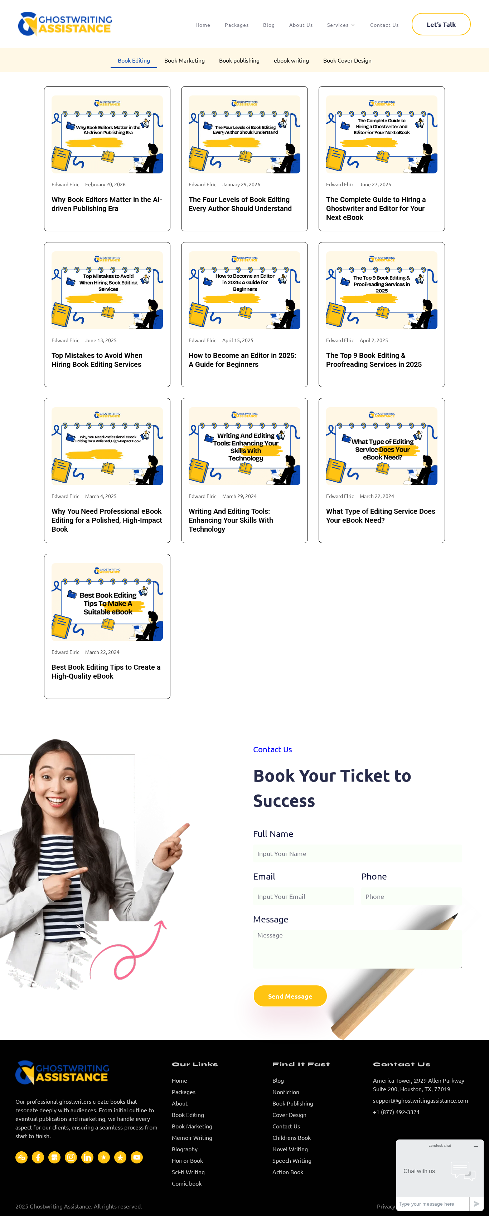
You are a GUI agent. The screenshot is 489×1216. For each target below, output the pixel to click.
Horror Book (187, 1160)
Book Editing (134, 60)
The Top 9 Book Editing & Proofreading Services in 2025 (374, 360)
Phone (374, 876)
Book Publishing (292, 1103)
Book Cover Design (347, 60)
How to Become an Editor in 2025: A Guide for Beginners (242, 360)
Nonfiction (285, 1091)
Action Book (287, 1171)
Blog (278, 1080)
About (180, 1103)
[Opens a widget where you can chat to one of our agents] (439, 1175)
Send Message (290, 996)
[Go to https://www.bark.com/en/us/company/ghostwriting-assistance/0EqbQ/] (21, 1157)
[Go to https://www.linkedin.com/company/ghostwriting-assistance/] (87, 1157)
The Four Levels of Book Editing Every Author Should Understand (240, 204)
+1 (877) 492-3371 (396, 1111)
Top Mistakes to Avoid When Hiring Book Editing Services (97, 360)
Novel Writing (290, 1148)
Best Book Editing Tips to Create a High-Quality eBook (106, 671)
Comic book (187, 1183)
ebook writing (291, 60)
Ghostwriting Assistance (60, 1206)
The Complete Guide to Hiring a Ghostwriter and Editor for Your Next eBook (376, 208)
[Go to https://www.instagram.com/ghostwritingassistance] (70, 1157)
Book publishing (239, 60)
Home (179, 1080)
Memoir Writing (192, 1137)
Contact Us (286, 1125)
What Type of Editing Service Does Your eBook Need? (380, 516)
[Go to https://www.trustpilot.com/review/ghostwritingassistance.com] (120, 1157)
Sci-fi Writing (188, 1171)
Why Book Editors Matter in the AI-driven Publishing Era (107, 204)
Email (264, 876)
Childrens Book (291, 1137)
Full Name (273, 833)
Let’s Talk (441, 24)
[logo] (74, 24)
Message (271, 919)
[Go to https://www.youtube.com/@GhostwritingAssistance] (136, 1157)
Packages (183, 1091)
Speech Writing (291, 1160)
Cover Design (289, 1114)
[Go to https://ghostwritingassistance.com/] (87, 1072)
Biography (185, 1148)
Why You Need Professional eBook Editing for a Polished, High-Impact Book (107, 520)
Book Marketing (184, 60)
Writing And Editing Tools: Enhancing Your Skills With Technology (231, 520)
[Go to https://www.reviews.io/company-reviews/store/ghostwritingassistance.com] (103, 1157)
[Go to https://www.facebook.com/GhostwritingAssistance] (38, 1157)
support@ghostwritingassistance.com (420, 1100)
